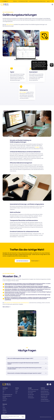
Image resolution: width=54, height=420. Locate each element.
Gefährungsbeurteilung (45, 389)
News (4, 405)
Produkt (16, 389)
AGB (3, 391)
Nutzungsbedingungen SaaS (7, 394)
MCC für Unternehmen (32, 391)
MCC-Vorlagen (23, 92)
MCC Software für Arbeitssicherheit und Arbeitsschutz (16, 302)
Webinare (4, 409)
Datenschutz (5, 398)
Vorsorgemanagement (44, 399)
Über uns (4, 389)
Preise (16, 391)
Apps (16, 392)
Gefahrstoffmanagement (45, 394)
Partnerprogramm (31, 397)
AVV (3, 392)
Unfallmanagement (44, 397)
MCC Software (10, 24)
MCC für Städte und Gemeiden (33, 389)
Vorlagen (37, 147)
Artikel (4, 407)
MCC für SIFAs (30, 392)
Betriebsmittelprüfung (44, 391)
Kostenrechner (30, 396)
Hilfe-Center (5, 412)
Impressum (4, 400)
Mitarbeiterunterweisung (45, 392)
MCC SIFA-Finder (31, 394)
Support (4, 413)
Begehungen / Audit (44, 396)
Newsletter (4, 410)
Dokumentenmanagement (45, 400)
